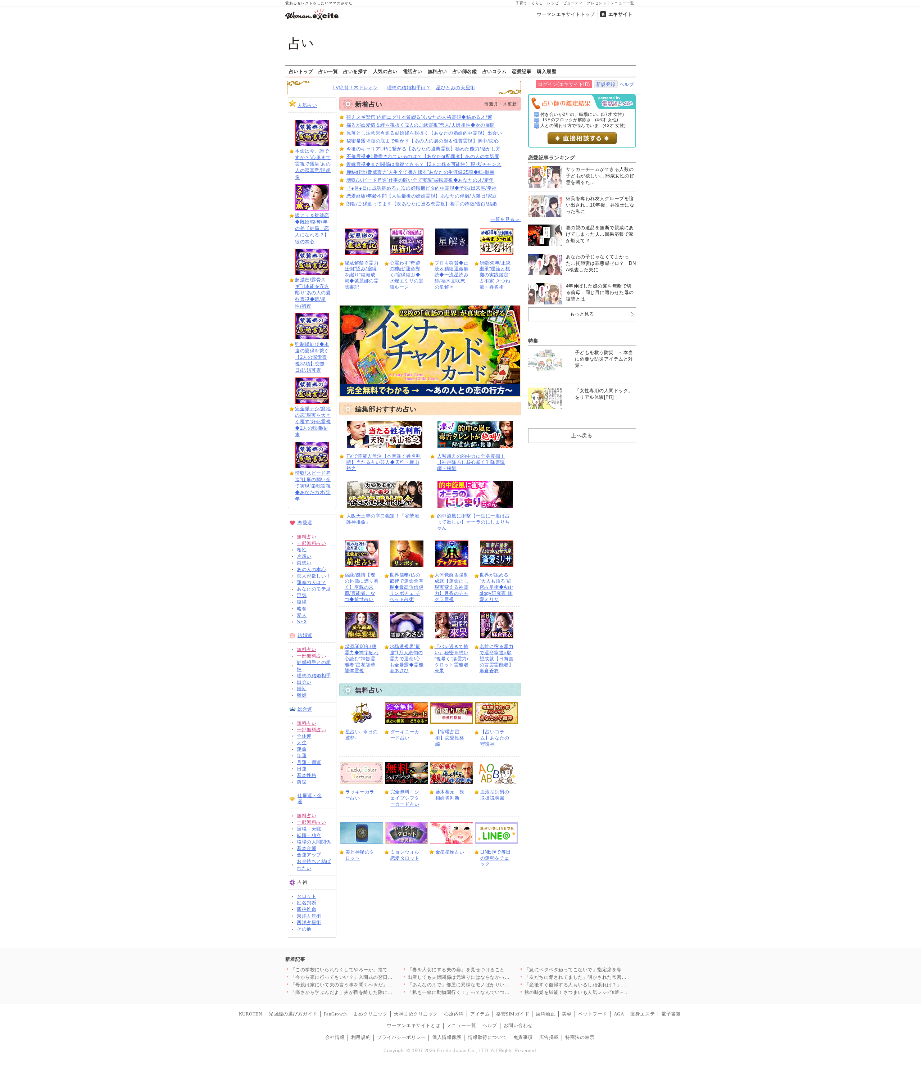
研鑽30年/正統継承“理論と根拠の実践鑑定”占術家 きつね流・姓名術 (495, 275)
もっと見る (582, 314)
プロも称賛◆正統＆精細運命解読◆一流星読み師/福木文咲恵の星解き (452, 275)
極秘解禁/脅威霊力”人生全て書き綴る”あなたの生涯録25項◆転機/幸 (420, 172)
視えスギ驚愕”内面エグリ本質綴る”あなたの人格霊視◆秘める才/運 (419, 117)
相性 (302, 549)
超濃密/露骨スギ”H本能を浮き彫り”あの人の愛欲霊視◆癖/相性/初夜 (313, 293)
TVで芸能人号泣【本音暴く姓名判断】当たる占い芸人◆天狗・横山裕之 (383, 462)
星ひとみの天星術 (455, 87)
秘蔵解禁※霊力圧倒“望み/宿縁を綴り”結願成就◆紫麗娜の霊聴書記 (362, 275)
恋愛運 (305, 522)
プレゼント (597, 3)
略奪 (302, 608)
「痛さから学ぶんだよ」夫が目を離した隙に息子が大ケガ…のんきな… (368, 992)
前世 (302, 781)
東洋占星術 (309, 916)
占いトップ (301, 71)
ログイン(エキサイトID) (564, 84)
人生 (302, 742)
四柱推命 (306, 909)
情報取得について (487, 1037)
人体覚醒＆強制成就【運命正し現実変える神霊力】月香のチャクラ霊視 (452, 587)
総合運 (305, 709)
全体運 (304, 736)
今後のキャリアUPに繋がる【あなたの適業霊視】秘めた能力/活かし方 (423, 148)
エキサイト (620, 14)
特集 (533, 341)
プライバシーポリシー (401, 1037)
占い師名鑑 (465, 71)
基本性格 (306, 775)
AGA (619, 1014)
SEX (302, 621)
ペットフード (592, 1014)
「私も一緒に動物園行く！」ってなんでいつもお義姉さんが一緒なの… (485, 992)
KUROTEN (250, 1014)
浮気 (302, 595)
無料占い (437, 71)
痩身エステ (642, 1014)
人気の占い (385, 71)
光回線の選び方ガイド (293, 1014)
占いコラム (494, 71)
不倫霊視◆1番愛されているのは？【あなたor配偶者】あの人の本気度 (422, 156)
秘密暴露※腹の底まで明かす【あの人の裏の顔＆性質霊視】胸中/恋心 (422, 141)
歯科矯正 (545, 1014)
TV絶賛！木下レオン (355, 87)
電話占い (412, 71)
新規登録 (606, 84)
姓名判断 (306, 902)
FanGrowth (335, 1014)
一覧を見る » (505, 219)
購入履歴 (546, 71)
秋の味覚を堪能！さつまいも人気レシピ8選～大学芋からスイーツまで (601, 992)
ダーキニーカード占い (404, 735)
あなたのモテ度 (314, 589)
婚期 (302, 688)
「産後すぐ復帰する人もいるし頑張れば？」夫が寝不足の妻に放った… (602, 984)
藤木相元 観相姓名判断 (449, 795)
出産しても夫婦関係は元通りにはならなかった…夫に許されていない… (485, 977)
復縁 (302, 602)
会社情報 (335, 1037)
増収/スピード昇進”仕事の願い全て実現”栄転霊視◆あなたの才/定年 (313, 486)
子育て (521, 3)
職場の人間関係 (314, 842)
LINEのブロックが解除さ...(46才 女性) (579, 119)
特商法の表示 (579, 1037)
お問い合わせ (518, 1025)
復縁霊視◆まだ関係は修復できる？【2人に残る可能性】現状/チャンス (424, 164)
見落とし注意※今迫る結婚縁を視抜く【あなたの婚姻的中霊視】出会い (424, 133)
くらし (537, 3)
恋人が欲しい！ (314, 576)
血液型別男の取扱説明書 (494, 795)
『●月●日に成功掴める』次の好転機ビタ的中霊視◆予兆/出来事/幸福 (421, 188)
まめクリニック (370, 1014)
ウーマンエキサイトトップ (566, 14)
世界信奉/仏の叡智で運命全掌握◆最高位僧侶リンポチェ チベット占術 (407, 587)
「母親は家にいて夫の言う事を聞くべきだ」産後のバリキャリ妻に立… (368, 984)
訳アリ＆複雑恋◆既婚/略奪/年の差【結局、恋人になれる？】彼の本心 (312, 228)
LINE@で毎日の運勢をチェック (495, 858)
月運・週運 (309, 762)
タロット (306, 896)
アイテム (480, 1014)
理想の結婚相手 (314, 675)
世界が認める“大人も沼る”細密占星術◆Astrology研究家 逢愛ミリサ (496, 587)
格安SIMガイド (512, 1014)
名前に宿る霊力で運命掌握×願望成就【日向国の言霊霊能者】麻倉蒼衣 (497, 659)
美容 (567, 1014)
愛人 (302, 615)
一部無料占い (311, 543)
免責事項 (523, 1037)
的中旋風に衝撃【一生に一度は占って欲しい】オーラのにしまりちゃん (473, 522)
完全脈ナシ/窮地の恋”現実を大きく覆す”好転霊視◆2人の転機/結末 (313, 422)
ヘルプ (627, 84)
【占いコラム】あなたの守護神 (494, 738)
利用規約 (361, 1037)
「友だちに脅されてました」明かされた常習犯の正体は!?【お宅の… (600, 977)
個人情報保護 (446, 1037)
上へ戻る (581, 435)
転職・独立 (309, 835)
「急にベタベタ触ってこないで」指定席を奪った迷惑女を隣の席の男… (602, 969)
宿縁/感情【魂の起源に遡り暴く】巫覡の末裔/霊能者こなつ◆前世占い (362, 587)
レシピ (553, 3)
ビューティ (573, 3)
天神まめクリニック (416, 1014)
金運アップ (309, 855)
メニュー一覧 (622, 3)
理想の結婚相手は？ (409, 87)
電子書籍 (671, 1014)
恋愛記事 (521, 71)
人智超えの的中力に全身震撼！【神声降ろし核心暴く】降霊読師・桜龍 (471, 462)
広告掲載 (549, 1037)
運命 (302, 749)
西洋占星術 (309, 922)
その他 (304, 929)
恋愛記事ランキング (551, 157)
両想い (304, 562)
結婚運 (305, 635)
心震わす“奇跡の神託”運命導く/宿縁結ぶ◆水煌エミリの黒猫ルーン (407, 275)
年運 (302, 755)
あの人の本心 (311, 569)
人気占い (307, 105)
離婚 (302, 695)
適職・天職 (309, 829)
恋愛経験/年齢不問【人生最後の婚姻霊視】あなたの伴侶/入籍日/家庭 (421, 196)
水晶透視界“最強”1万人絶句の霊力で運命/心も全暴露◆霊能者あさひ (407, 659)
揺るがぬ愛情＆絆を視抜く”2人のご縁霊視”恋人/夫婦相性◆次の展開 (420, 125)
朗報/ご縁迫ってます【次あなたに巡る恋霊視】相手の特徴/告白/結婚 (421, 204)
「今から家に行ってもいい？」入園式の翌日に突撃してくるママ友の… (368, 977)
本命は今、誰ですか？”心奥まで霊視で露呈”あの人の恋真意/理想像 (313, 164)
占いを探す (355, 71)
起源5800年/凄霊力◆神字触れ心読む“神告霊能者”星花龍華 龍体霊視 (362, 659)
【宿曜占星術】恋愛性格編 (449, 738)
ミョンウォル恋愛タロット (404, 855)
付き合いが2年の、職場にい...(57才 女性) (582, 114)
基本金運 (306, 848)
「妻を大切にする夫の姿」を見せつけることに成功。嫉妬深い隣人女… (485, 969)
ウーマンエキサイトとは (413, 1025)
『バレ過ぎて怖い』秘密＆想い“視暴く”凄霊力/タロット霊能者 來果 (452, 659)
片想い (304, 556)
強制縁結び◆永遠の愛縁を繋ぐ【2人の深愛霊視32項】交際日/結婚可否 (312, 357)
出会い (304, 682)
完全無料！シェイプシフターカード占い (404, 798)
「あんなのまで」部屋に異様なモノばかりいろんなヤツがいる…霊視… (485, 984)
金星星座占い (449, 852)
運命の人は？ (311, 582)
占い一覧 (328, 71)
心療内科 (454, 1014)
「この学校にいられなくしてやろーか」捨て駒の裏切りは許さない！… (368, 969)
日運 (302, 769)
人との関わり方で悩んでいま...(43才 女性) (583, 125)
